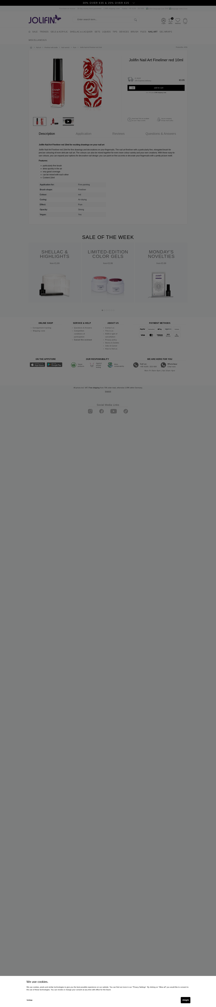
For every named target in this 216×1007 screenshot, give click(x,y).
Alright (185, 1000)
